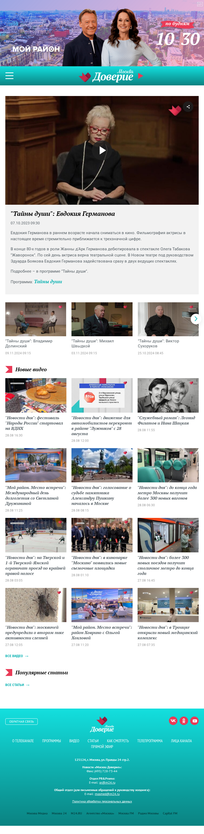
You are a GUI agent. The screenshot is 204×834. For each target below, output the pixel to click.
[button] (196, 319)
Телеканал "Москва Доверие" (106, 75)
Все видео (14, 656)
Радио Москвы (148, 813)
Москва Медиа (37, 813)
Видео (74, 740)
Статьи (93, 740)
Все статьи (14, 685)
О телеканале (23, 740)
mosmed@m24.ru (107, 794)
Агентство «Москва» (100, 813)
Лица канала (181, 740)
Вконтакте (173, 721)
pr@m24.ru (107, 782)
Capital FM (170, 813)
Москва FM (126, 813)
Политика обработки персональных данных (102, 801)
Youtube (194, 721)
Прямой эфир (102, 746)
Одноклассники (184, 721)
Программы (51, 740)
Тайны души (48, 281)
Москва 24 (59, 813)
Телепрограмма (150, 740)
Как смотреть (118, 740)
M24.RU (76, 813)
